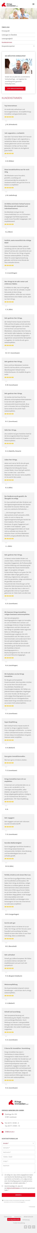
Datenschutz (8, 1217)
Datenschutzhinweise (13, 1188)
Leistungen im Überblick (9, 35)
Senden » (18, 1195)
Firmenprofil (6, 31)
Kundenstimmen (7, 42)
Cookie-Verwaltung (19, 1223)
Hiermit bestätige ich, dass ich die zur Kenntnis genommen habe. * (19, 1188)
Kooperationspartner (8, 46)
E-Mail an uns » (9, 1132)
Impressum (17, 1217)
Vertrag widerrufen (14, 1219)
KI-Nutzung (26, 1220)
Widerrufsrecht (28, 1217)
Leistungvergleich (7, 38)
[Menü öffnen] (33, 4)
